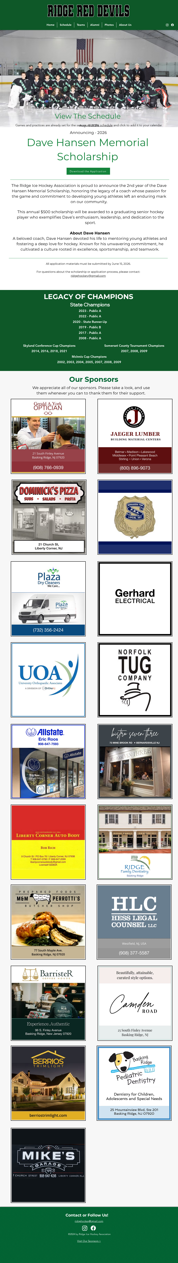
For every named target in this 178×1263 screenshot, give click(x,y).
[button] (80, 25)
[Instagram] (84, 1228)
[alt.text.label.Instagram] (167, 25)
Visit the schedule (100, 125)
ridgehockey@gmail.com (88, 275)
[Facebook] (93, 1228)
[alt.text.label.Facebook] (172, 25)
